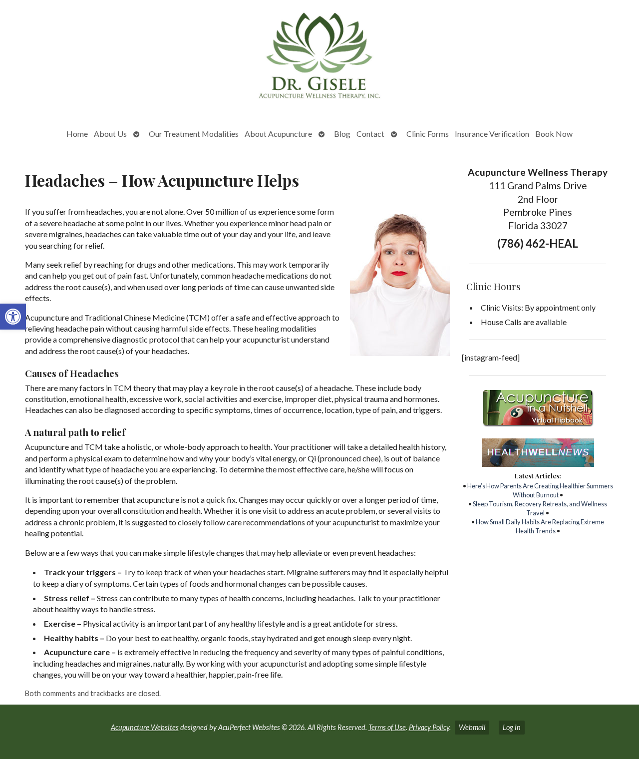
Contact (370, 133)
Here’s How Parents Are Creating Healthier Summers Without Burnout (540, 490)
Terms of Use (387, 727)
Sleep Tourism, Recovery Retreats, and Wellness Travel (540, 508)
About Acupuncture (278, 133)
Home (77, 133)
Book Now (554, 133)
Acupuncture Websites (145, 727)
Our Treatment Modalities (194, 133)
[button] (13, 317)
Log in (512, 727)
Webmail (472, 727)
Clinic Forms (427, 133)
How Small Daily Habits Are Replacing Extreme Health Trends (540, 526)
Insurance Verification (492, 133)
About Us (110, 133)
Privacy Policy (429, 727)
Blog (342, 133)
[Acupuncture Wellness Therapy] (319, 58)
